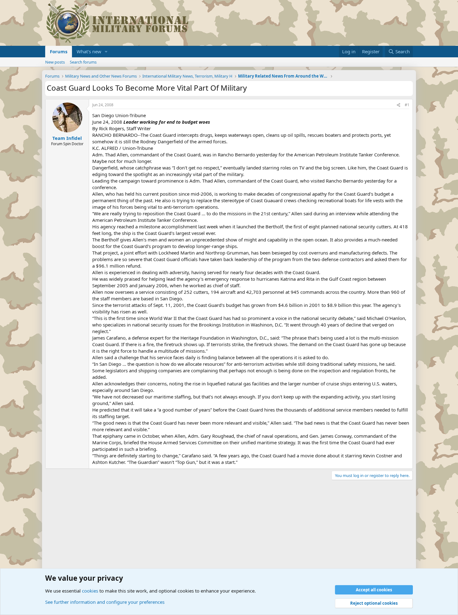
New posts (55, 62)
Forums (58, 51)
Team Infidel (67, 138)
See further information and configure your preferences (105, 602)
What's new (89, 51)
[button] (106, 51)
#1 (407, 104)
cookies (90, 591)
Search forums (83, 62)
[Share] (398, 105)
